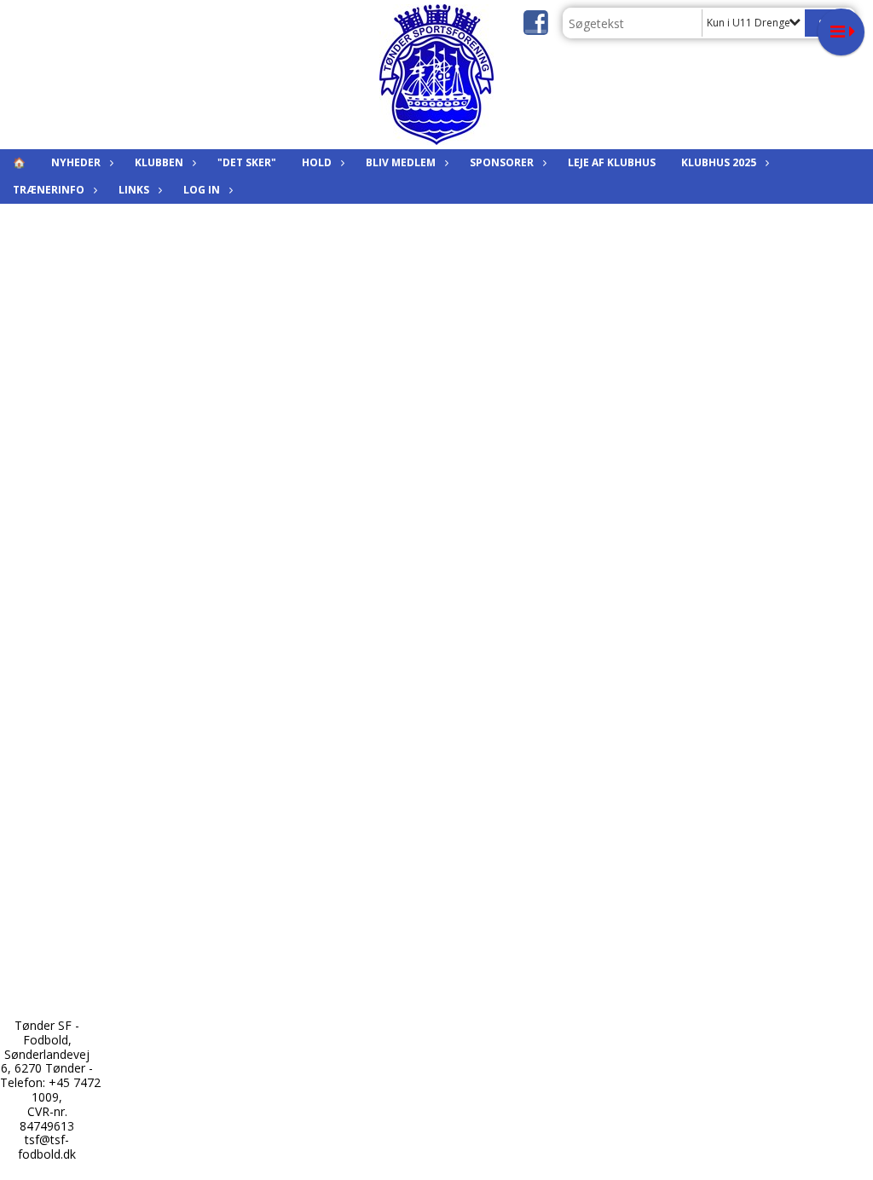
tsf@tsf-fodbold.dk (47, 1146)
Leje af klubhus (612, 162)
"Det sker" (246, 162)
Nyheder (76, 162)
